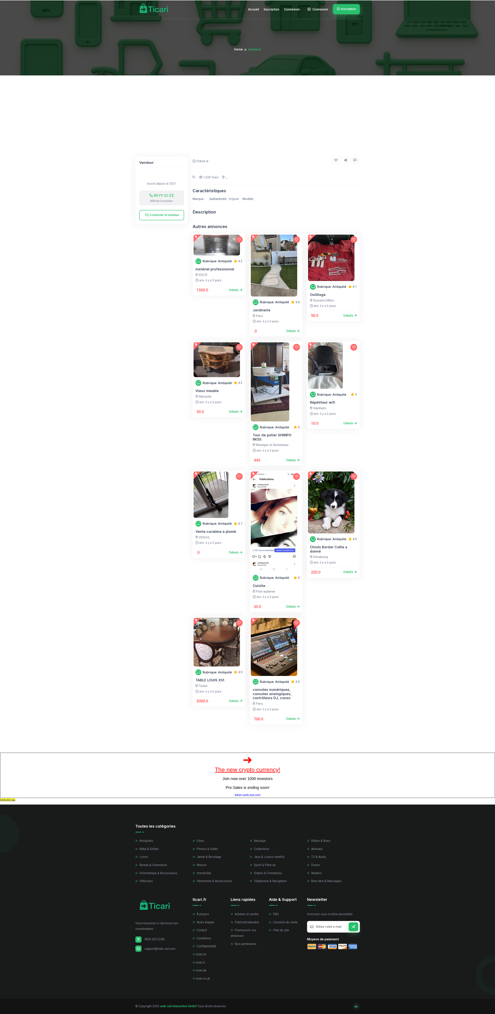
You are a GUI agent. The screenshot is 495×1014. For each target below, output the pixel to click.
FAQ (275, 914)
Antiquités (146, 841)
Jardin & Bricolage (208, 857)
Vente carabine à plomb (215, 532)
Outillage (318, 295)
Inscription (271, 9)
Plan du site (280, 930)
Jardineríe (261, 310)
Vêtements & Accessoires (214, 881)
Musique (259, 841)
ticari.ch (201, 954)
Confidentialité (206, 946)
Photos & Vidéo (207, 849)
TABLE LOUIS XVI (209, 680)
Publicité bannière (246, 922)
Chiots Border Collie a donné (328, 549)
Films (200, 841)
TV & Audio (318, 857)
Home (238, 49)
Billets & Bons (320, 841)
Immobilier (203, 873)
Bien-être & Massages (326, 881)
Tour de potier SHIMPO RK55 (272, 437)
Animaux (316, 849)
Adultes (316, 873)
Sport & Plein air (264, 865)
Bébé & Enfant (149, 849)
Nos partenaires (245, 944)
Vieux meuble (207, 391)
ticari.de (201, 970)
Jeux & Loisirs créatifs (269, 857)
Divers (315, 865)
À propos (202, 914)
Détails (234, 290)
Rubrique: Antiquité (217, 261)
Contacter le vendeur (164, 215)
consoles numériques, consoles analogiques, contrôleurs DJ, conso (272, 694)
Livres (143, 857)
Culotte (259, 586)
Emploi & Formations (267, 873)
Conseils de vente (285, 922)
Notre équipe (205, 922)
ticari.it (200, 962)
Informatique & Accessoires (158, 873)
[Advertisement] (247, 104)
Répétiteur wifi (322, 402)
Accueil (253, 9)
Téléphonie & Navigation (270, 881)
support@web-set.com (159, 949)
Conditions (203, 938)
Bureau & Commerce (153, 865)
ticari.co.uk (203, 978)
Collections (261, 849)
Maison (201, 865)
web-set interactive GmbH (178, 1006)
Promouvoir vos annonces (243, 933)
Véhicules (146, 881)
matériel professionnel (214, 269)
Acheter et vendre (246, 914)
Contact (201, 930)
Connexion (292, 9)
